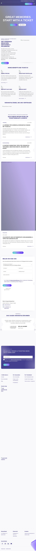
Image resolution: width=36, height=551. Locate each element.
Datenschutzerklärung (14, 280)
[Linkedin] (8, 544)
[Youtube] (11, 544)
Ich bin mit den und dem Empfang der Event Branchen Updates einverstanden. (19, 360)
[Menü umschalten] (34, 4)
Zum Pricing (3, 82)
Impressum (3, 548)
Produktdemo (15, 382)
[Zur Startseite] (3, 4)
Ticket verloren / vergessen (30, 381)
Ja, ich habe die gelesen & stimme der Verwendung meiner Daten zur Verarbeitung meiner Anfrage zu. (18, 281)
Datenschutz (8, 548)
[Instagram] (5, 544)
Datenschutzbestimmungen (16, 359)
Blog (2, 381)
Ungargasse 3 (15, 533)
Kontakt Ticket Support (29, 379)
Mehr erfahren (22, 24)
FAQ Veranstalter (4, 379)
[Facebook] (2, 544)
